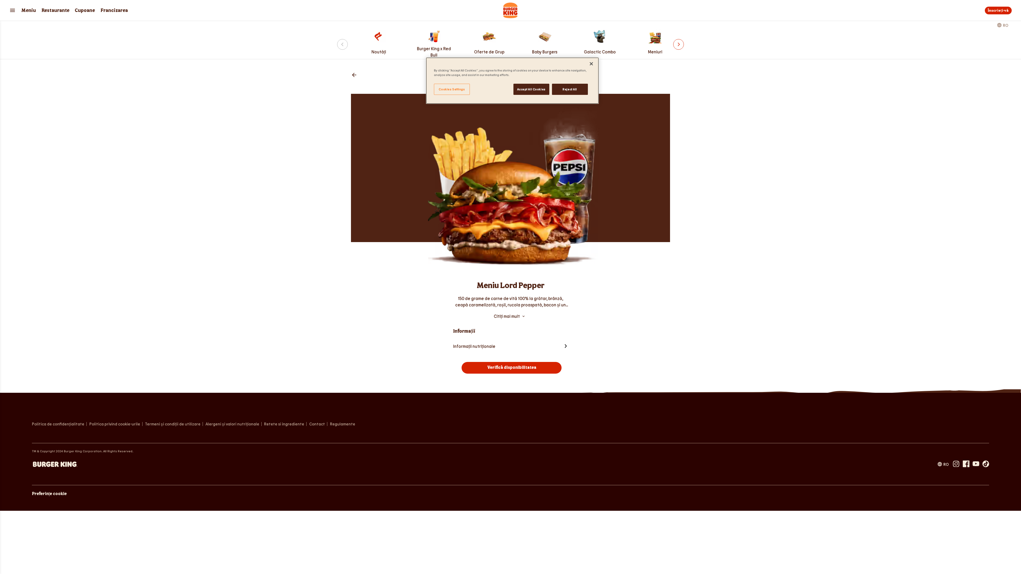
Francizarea (114, 10)
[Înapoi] (354, 75)
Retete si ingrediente (284, 424)
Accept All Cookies (531, 89)
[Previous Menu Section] (342, 44)
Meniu (28, 10)
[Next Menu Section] (678, 44)
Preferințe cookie (49, 493)
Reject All (570, 89)
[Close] (591, 64)
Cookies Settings (452, 89)
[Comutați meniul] (12, 10)
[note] (510, 301)
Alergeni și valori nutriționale (232, 424)
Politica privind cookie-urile (114, 424)
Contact (317, 424)
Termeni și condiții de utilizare (172, 424)
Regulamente (342, 424)
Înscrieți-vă (998, 10)
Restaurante (55, 10)
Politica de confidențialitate (58, 424)
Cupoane (85, 10)
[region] (512, 80)
